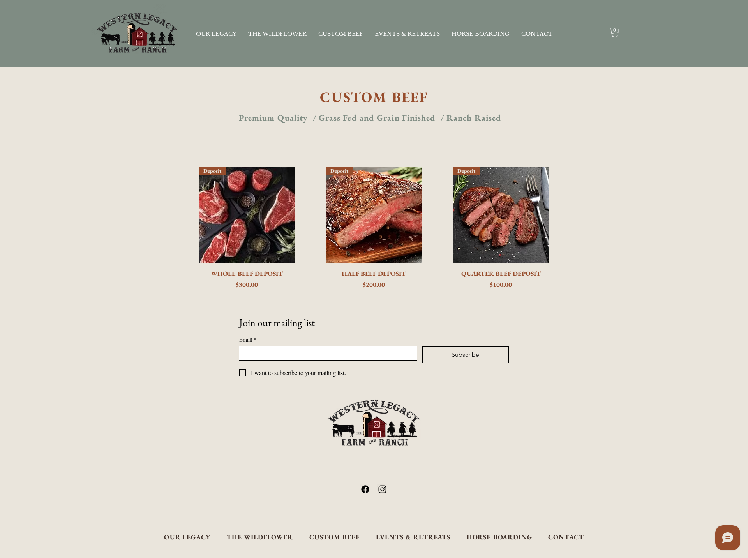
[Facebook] (365, 489)
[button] (614, 32)
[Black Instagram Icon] (382, 489)
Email (248, 339)
